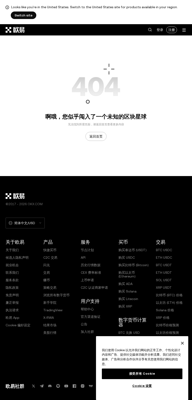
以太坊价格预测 (167, 333)
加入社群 (87, 332)
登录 (160, 30)
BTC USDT (164, 265)
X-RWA (48, 317)
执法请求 (12, 310)
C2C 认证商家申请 (94, 287)
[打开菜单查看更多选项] (184, 30)
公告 (84, 324)
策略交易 (49, 287)
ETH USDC (164, 257)
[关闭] (182, 343)
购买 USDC (126, 257)
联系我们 (12, 272)
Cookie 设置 (142, 386)
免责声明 (12, 295)
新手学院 (49, 302)
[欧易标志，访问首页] (15, 30)
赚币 (46, 280)
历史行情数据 (90, 265)
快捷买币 (49, 250)
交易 (46, 272)
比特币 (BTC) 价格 (169, 295)
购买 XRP (125, 306)
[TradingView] (91, 386)
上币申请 (87, 280)
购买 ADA (125, 284)
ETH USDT (164, 272)
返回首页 (96, 136)
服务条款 (12, 280)
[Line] (58, 386)
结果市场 (49, 325)
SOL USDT (164, 280)
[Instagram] (83, 386)
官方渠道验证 (90, 317)
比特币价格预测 (167, 325)
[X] (33, 386)
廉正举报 (12, 302)
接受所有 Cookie (142, 373)
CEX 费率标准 (91, 272)
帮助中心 (87, 309)
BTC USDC (164, 250)
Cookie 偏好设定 (18, 325)
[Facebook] (74, 386)
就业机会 (12, 265)
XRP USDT (164, 287)
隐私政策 (12, 287)
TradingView (53, 310)
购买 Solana (127, 291)
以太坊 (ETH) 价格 (169, 302)
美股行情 (49, 333)
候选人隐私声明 (17, 257)
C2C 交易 (50, 257)
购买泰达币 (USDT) (132, 250)
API (83, 257)
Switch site (24, 15)
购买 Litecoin (128, 299)
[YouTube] (66, 386)
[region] (142, 368)
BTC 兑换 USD (129, 333)
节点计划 (87, 250)
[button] (150, 30)
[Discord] (50, 386)
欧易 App (12, 317)
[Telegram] (42, 386)
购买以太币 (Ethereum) (127, 274)
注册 (171, 30)
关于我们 (12, 250)
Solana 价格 (165, 310)
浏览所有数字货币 (56, 295)
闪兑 (46, 265)
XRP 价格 (163, 317)
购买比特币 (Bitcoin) (133, 265)
